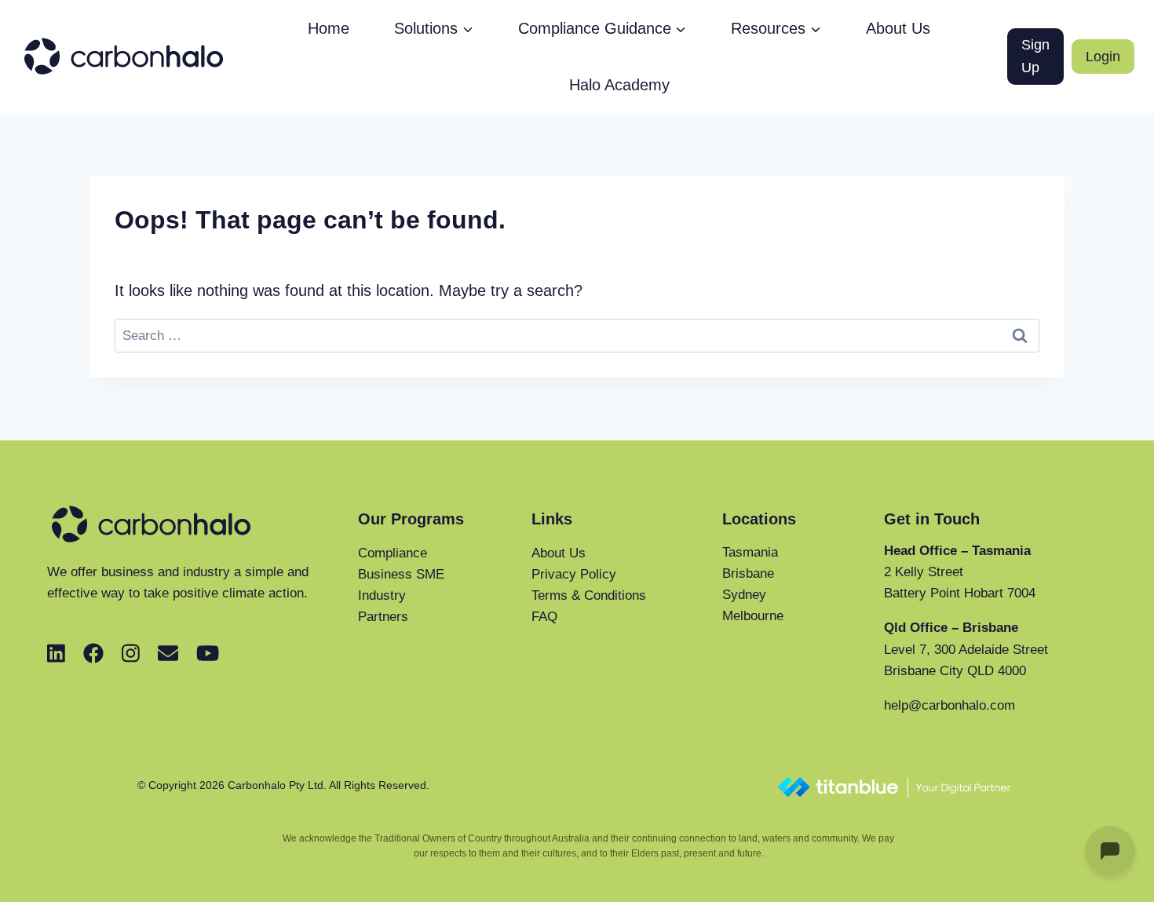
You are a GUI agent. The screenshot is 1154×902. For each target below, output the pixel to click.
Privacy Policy (573, 574)
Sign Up (1035, 56)
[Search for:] (577, 334)
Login (1103, 56)
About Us (898, 28)
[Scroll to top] (1051, 882)
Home (328, 28)
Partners (383, 616)
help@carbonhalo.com (949, 705)
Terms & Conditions (588, 595)
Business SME (401, 574)
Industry (382, 595)
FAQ (544, 616)
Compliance (392, 553)
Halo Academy (619, 84)
